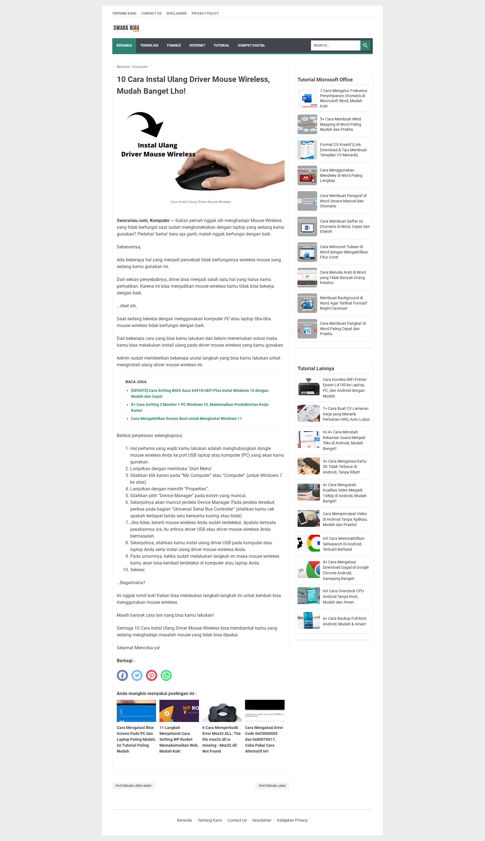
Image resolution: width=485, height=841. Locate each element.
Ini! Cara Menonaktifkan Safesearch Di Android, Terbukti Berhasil (344, 544)
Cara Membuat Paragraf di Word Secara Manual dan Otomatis (343, 200)
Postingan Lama (272, 786)
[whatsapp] (166, 675)
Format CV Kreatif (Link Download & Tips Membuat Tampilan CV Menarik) (343, 149)
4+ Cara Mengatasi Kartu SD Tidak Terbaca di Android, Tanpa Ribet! (345, 466)
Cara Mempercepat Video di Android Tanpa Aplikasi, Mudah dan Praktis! (345, 519)
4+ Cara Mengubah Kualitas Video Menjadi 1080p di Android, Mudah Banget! (345, 493)
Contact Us (151, 13)
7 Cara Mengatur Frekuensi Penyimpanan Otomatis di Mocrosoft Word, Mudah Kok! (343, 98)
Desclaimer (261, 820)
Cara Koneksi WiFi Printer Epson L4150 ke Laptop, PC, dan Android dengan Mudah (345, 387)
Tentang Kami (124, 13)
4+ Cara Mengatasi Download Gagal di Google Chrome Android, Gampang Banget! (346, 570)
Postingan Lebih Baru (133, 786)
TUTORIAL (222, 45)
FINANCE (174, 45)
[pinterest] (151, 675)
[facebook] (122, 675)
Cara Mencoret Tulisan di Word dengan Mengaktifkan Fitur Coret (344, 251)
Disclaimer (176, 13)
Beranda (124, 45)
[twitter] (137, 675)
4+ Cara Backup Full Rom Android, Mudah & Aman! (345, 621)
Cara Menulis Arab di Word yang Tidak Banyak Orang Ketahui (343, 277)
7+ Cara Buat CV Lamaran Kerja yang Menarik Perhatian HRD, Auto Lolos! (346, 414)
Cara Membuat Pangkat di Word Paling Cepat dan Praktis (343, 328)
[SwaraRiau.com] (126, 28)
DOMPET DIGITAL (251, 45)
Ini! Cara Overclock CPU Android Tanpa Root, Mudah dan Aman (343, 596)
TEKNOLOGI (149, 45)
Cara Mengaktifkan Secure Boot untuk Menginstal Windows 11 (186, 418)
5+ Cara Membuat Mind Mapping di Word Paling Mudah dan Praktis (340, 124)
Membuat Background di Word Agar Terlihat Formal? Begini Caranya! (343, 303)
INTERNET (197, 45)
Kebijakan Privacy (292, 820)
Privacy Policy (205, 13)
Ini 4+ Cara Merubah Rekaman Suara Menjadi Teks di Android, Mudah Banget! (344, 440)
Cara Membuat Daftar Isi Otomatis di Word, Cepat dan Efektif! (345, 226)
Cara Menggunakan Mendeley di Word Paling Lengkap (341, 175)
